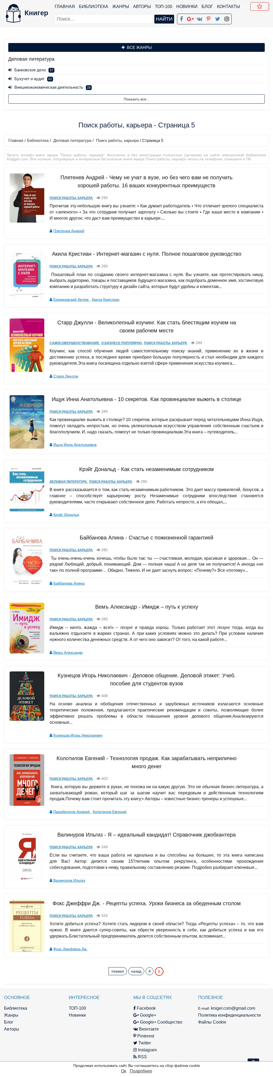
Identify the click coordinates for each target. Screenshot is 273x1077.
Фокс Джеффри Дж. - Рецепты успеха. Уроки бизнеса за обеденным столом (147, 903)
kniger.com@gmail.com (233, 1008)
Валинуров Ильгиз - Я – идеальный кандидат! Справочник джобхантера (146, 835)
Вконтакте (148, 1029)
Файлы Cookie (212, 1022)
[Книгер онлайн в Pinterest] (208, 18)
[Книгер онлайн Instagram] (227, 18)
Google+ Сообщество (160, 1022)
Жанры (120, 6)
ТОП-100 (163, 6)
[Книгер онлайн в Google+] (190, 18)
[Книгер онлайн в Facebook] (181, 18)
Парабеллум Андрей (72, 812)
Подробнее (141, 1071)
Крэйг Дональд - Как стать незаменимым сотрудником (146, 469)
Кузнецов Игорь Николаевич (77, 735)
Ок (123, 1071)
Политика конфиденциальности (229, 1015)
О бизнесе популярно (121, 343)
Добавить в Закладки (259, 6)
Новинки (187, 6)
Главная (65, 6)
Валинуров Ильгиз (69, 880)
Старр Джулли (65, 376)
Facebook (146, 1008)
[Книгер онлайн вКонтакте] (199, 18)
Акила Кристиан (105, 299)
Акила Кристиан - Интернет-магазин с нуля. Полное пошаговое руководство (146, 254)
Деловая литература (72, 140)
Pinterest (145, 1036)
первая (117, 971)
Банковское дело (33, 70)
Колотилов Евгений (109, 812)
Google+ (147, 1015)
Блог (207, 6)
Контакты (228, 6)
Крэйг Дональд (66, 514)
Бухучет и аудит (33, 78)
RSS (142, 1057)
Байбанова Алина (69, 583)
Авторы (142, 6)
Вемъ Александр (68, 652)
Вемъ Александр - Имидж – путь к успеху (146, 607)
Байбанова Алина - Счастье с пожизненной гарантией (146, 538)
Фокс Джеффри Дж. (70, 949)
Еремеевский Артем (71, 299)
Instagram (147, 1050)
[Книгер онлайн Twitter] (218, 18)
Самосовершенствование (74, 343)
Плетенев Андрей (68, 231)
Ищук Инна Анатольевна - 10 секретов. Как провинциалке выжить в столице (146, 399)
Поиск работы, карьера (117, 140)
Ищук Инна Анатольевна (75, 444)
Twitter (144, 1043)
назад (136, 971)
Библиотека (93, 6)
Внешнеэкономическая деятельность (52, 87)
